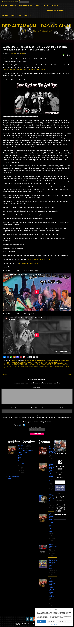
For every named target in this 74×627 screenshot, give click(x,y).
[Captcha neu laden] (24, 425)
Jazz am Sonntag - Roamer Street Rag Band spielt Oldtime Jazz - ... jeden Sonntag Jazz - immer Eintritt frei (21, 454)
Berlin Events (14, 362)
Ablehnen (51, 621)
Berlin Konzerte (22, 362)
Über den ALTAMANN (39, 5)
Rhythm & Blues (11, 366)
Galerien (13, 15)
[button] (71, 609)
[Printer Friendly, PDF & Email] (66, 55)
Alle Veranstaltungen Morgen (28, 451)
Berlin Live (29, 362)
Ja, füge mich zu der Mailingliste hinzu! (37, 422)
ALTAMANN (22, 53)
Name (13, 408)
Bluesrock (36, 363)
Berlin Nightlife (54, 362)
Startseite (4, 5)
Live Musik (47, 364)
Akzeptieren (41, 621)
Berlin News (47, 362)
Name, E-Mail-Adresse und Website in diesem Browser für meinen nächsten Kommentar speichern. (37, 417)
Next (69, 374)
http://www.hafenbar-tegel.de (29, 263)
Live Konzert (29, 364)
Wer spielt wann (48, 366)
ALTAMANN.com (34, 360)
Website (61, 408)
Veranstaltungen (52, 5)
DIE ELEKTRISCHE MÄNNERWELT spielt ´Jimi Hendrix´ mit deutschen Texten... (53, 563)
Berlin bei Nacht (65, 360)
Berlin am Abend (56, 360)
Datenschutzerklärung (25, 5)
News (63, 364)
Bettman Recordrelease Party (53, 546)
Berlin (49, 360)
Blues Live (30, 363)
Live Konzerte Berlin (38, 364)
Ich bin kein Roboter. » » (7, 425)
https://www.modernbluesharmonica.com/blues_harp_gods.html (25, 69)
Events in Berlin (44, 363)
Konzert (17, 364)
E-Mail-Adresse (37, 408)
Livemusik (58, 364)
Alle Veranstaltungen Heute (13, 477)
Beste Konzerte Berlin (18, 363)
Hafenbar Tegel (52, 363)
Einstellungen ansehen (64, 621)
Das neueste (14, 360)
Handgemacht (60, 363)
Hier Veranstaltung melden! (55, 10)
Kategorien (4, 15)
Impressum (13, 5)
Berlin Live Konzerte (38, 362)
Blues (25, 363)
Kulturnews (23, 364)
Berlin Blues (7, 362)
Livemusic (53, 364)
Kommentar (37, 387)
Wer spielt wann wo (58, 366)
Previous (5, 374)
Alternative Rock (43, 360)
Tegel (17, 366)
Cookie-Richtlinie (53, 624)
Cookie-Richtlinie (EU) (25, 15)
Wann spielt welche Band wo (36, 366)
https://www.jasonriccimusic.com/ (39, 259)
